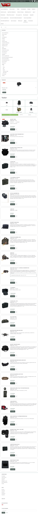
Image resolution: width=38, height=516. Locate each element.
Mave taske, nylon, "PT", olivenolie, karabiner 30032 (19, 267)
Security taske (4, 87)
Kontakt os (17, 1)
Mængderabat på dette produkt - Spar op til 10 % (18, 275)
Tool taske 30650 (13, 316)
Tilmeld (3, 512)
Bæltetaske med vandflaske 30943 (16, 330)
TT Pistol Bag (12, 161)
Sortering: (21, 114)
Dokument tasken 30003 (14, 222)
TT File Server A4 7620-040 (15, 177)
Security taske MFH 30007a (15, 344)
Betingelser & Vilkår (23, 1)
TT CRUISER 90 (12, 287)
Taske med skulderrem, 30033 (15, 237)
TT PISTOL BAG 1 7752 (14, 300)
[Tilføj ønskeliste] (16, 129)
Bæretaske (12, 252)
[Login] (37, 1)
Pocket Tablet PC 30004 (14, 460)
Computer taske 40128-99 (14, 444)
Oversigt (3, 483)
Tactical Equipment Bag (14, 193)
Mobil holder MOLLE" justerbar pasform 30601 (18, 416)
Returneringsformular (4, 482)
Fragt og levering (7, 1)
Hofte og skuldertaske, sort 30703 (16, 374)
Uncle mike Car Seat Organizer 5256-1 (17, 134)
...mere (14, 166)
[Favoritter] (35, 1)
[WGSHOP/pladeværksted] (6, 4)
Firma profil (13, 1)
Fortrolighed (2, 1)
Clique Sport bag (13, 401)
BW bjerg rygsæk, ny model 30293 (16, 147)
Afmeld (7, 512)
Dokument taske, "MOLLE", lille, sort (16, 429)
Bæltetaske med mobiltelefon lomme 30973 (18, 360)
